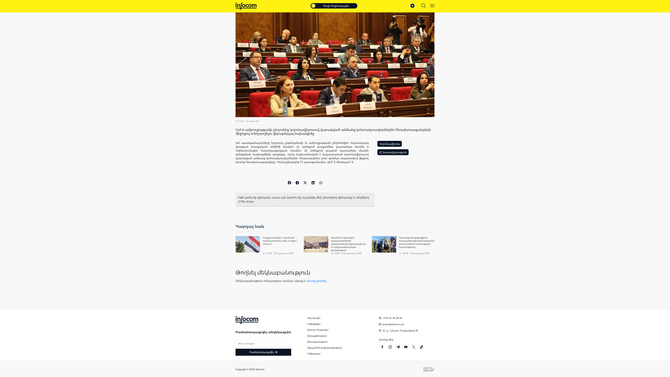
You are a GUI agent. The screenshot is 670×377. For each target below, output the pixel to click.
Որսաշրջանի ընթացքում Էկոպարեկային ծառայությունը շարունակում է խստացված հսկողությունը (416, 242)
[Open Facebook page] (382, 346)
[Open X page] (413, 346)
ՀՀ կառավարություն (393, 152)
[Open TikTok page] (421, 346)
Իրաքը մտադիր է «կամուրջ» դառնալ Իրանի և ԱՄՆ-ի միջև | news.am (280, 240)
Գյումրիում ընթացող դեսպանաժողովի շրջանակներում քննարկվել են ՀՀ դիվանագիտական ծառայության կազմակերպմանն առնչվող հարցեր (348, 244)
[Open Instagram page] (390, 346)
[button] (289, 183)
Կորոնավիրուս (389, 144)
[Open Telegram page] (397, 346)
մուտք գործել (316, 281)
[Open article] (248, 244)
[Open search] (423, 5)
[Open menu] (432, 5)
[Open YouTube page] (405, 346)
